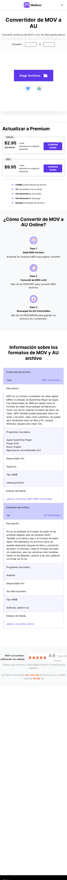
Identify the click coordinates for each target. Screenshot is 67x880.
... (30, 44)
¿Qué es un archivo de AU (20, 624)
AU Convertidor (52, 515)
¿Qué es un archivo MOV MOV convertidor (29, 499)
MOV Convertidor (51, 380)
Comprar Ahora (53, 146)
